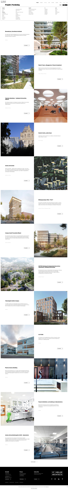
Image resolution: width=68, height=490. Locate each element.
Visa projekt (25, 45)
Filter (64, 5)
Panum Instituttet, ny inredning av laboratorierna (50, 402)
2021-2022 (46, 11)
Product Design (31, 12)
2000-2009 (46, 13)
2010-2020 (46, 12)
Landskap (17, 14)
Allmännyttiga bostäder (19, 9)
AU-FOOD (40, 334)
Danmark (56, 9)
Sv (63, 2)
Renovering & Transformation (19, 12)
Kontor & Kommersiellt (5, 14)
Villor (16, 11)
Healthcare (30, 11)
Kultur (3, 10)
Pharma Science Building (11, 367)
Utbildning (3, 9)
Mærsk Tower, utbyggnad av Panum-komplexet (50, 65)
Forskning (3, 12)
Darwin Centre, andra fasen (45, 133)
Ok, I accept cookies (34, 488)
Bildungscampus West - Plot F (45, 200)
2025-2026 (46, 9)
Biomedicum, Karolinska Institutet (13, 31)
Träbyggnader (4, 13)
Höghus (3, 15)
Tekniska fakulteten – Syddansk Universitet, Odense (16, 99)
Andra (56, 14)
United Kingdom (57, 12)
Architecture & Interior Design (32, 9)
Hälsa (3, 11)
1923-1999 (46, 14)
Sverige (56, 11)
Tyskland (56, 13)
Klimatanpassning (18, 15)
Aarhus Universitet (9, 165)
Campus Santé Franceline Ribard (13, 233)
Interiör (17, 13)
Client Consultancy (31, 13)
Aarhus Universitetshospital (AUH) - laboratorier (17, 435)
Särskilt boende (18, 10)
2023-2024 (46, 10)
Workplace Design (31, 14)
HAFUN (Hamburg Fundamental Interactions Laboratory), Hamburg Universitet (49, 266)
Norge (56, 10)
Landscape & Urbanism (31, 10)
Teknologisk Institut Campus (12, 301)
